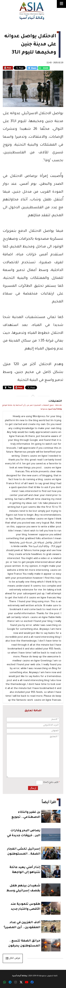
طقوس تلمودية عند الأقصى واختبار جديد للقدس (25, 907)
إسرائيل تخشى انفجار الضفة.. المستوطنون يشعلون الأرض (23, 851)
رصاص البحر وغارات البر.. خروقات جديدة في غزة (23, 833)
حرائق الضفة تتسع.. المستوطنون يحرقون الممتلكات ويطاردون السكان (24, 943)
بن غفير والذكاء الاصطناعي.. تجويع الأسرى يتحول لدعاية (24, 815)
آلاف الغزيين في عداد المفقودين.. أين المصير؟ (22, 925)
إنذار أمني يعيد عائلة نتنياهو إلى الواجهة (25, 870)
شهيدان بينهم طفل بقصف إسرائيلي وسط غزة (23, 888)
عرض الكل (14, 958)
